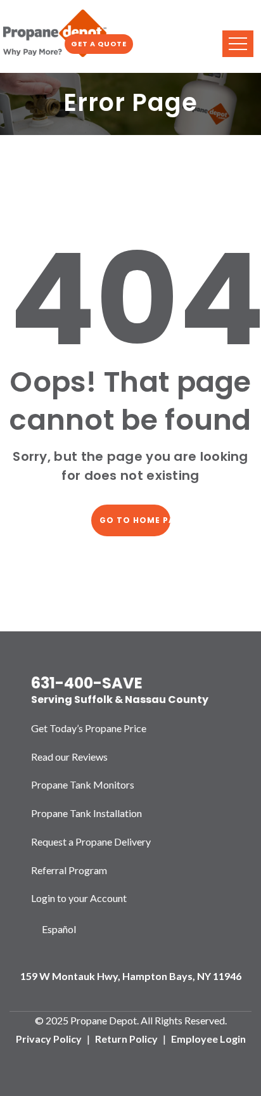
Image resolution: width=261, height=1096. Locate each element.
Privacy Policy (49, 1039)
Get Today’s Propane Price (88, 728)
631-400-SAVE (87, 683)
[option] (59, 929)
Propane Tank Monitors (82, 784)
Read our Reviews (69, 757)
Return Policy (126, 1039)
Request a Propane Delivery (91, 841)
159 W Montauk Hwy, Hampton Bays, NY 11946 (130, 976)
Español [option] (59, 929)
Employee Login (208, 1039)
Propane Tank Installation (86, 813)
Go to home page (134, 520)
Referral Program (69, 870)
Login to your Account (79, 898)
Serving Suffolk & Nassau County (119, 699)
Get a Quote (99, 44)
